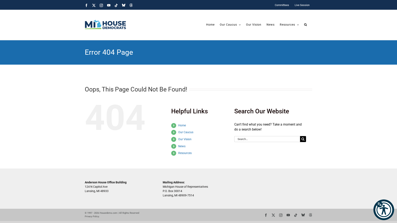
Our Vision (184, 139)
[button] (383, 209)
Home (182, 125)
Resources (185, 153)
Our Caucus (185, 132)
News (181, 146)
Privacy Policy (92, 216)
